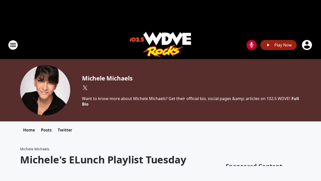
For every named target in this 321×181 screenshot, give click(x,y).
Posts (46, 130)
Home (29, 130)
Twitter (65, 130)
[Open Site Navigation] (13, 45)
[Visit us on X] (85, 88)
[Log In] (307, 45)
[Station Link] (160, 45)
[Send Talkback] (252, 45)
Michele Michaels (107, 78)
